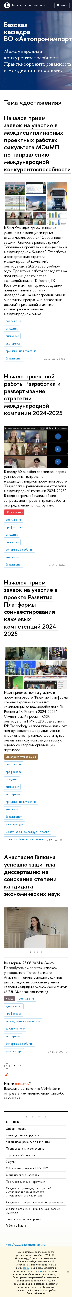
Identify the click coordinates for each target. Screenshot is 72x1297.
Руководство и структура (23, 1135)
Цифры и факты (16, 1128)
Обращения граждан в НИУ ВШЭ (27, 1168)
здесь (26, 1267)
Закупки (11, 1162)
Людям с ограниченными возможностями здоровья (33, 1210)
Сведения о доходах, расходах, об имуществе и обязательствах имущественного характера (29, 1191)
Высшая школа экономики (29, 5)
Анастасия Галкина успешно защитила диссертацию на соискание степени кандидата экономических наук (32, 875)
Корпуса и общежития (20, 1155)
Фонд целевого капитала (22, 1175)
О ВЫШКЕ (13, 1122)
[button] (7, 928)
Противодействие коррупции (25, 1181)
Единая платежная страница (24, 1219)
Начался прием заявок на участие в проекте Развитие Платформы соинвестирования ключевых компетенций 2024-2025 (31, 608)
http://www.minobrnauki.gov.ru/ (26, 1245)
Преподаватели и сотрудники (25, 1148)
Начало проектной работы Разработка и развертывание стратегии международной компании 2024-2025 (33, 394)
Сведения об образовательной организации (35, 1202)
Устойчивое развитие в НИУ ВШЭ (28, 1142)
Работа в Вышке (16, 1225)
